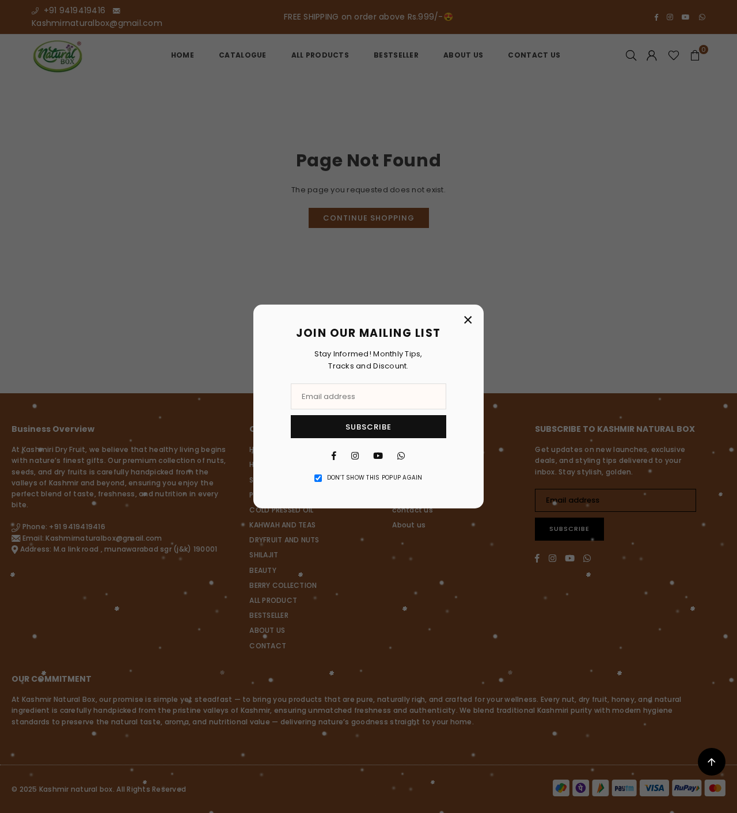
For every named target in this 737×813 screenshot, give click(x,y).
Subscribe (368, 426)
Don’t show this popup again (375, 477)
